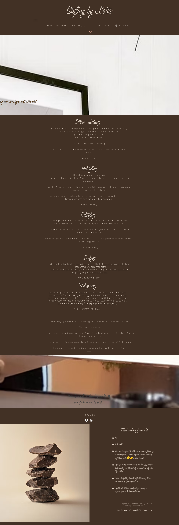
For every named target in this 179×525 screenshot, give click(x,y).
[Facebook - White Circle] (86, 420)
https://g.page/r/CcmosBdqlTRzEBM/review (134, 510)
